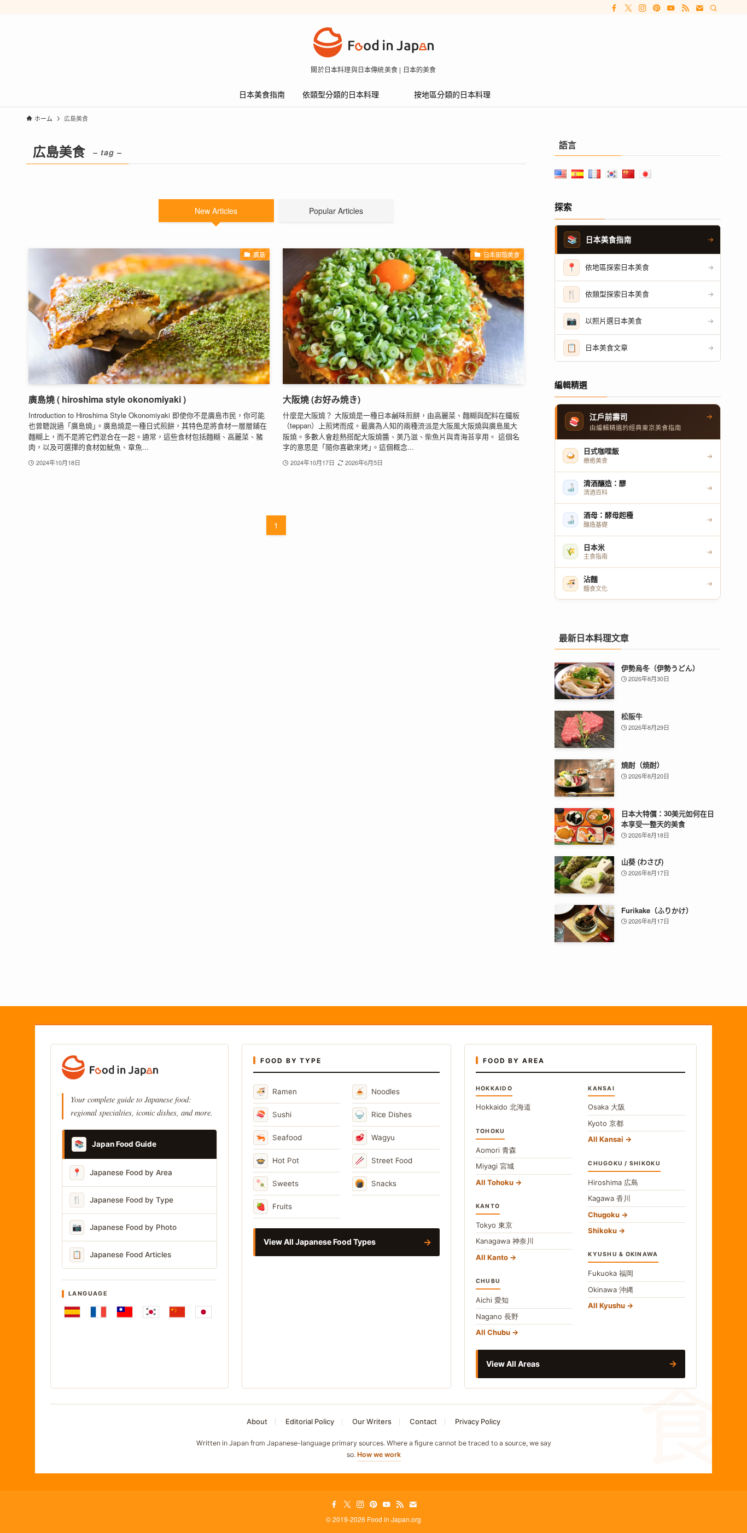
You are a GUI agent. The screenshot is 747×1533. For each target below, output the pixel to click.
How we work (379, 1454)
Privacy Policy (477, 1421)
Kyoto (605, 1123)
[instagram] (642, 8)
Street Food (383, 1160)
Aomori (496, 1150)
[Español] (72, 1312)
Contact (423, 1421)
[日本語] (203, 1312)
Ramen (276, 1091)
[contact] (699, 8)
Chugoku (604, 1214)
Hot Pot (277, 1160)
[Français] (98, 1312)
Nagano (497, 1316)
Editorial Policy (309, 1421)
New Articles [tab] (216, 210)
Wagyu (375, 1137)
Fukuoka (610, 1273)
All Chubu (493, 1332)
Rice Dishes (383, 1114)
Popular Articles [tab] (336, 210)
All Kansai (605, 1139)
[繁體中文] (124, 1312)
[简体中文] (177, 1312)
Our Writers (372, 1421)
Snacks (375, 1183)
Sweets (277, 1183)
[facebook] (614, 8)
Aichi (492, 1300)
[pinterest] (657, 8)
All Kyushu (606, 1305)
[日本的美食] (373, 42)
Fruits (274, 1206)
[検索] (714, 8)
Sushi (273, 1114)
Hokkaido (503, 1106)
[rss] (685, 8)
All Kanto (492, 1257)
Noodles (377, 1091)
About (257, 1421)
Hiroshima (613, 1182)
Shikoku (602, 1230)
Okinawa (610, 1289)
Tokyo (494, 1225)
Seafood (279, 1137)
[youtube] (671, 8)
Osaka (606, 1106)
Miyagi (495, 1166)
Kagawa (609, 1198)
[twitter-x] (628, 8)
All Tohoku (494, 1182)
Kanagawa (505, 1240)
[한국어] (151, 1312)
